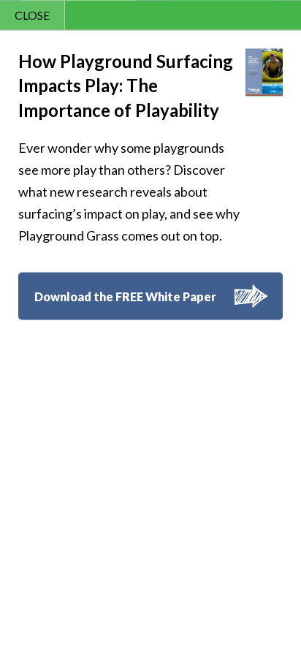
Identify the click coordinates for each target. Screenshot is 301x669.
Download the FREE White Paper (125, 296)
